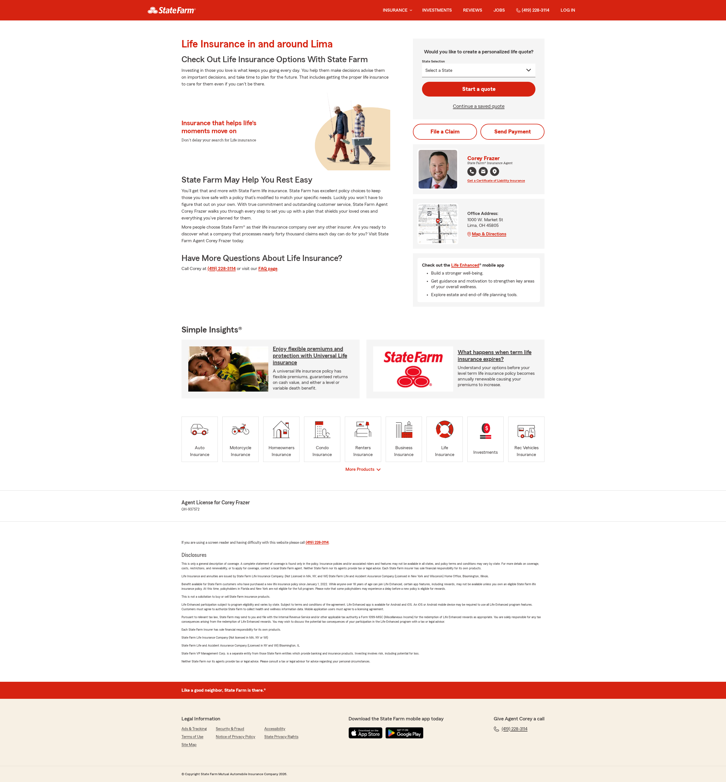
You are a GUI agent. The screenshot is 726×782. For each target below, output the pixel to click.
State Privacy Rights (281, 737)
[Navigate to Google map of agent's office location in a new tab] (494, 171)
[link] (171, 10)
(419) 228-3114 (535, 10)
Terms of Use (192, 737)
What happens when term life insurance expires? (494, 356)
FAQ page (267, 268)
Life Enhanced (465, 265)
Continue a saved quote (479, 106)
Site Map (189, 745)
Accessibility (274, 729)
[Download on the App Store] (366, 733)
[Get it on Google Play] (404, 733)
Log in (568, 10)
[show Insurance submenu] (410, 10)
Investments (437, 10)
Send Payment (512, 132)
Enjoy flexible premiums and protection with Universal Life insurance (310, 355)
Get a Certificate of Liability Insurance (496, 180)
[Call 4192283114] (471, 171)
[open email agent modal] (483, 172)
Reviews (472, 10)
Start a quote (478, 89)
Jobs (499, 10)
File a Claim (445, 132)
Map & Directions (489, 234)
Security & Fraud (230, 729)
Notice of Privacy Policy (235, 737)
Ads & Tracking (194, 729)
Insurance (395, 10)
